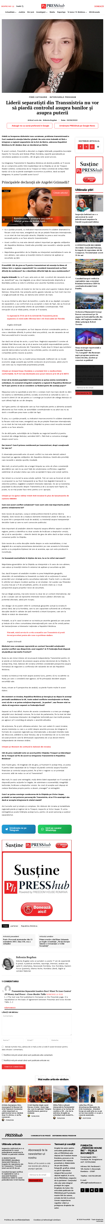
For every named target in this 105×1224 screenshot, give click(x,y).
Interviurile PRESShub (63, 97)
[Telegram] (92, 1190)
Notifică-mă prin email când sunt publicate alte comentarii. (28, 1055)
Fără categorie (38, 97)
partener (14, 926)
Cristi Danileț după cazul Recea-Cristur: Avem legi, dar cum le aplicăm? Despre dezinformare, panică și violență (39, 1109)
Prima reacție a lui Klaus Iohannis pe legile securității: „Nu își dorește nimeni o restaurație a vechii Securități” (54, 942)
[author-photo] (3, 1120)
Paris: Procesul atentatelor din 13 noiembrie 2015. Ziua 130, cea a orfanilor (17, 941)
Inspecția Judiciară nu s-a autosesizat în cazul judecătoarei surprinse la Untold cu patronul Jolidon (87, 218)
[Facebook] (80, 146)
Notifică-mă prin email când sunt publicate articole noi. (27, 1060)
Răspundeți (10, 1008)
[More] (98, 146)
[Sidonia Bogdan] (8, 964)
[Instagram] (87, 1190)
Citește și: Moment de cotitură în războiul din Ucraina (26, 747)
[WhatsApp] (92, 146)
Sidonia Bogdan (50, 120)
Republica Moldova (29, 926)
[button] (20, 6)
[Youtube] (101, 1190)
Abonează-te (82, 393)
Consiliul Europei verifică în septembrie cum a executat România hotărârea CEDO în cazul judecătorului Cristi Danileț (87, 283)
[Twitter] (86, 146)
